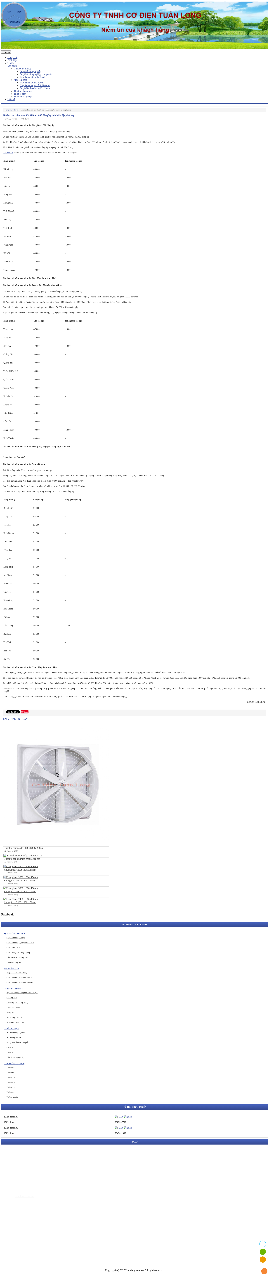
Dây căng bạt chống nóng (17, 1002)
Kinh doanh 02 (11, 1128)
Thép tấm (10, 1067)
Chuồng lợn (12, 997)
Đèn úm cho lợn (13, 1007)
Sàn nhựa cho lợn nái (15, 1022)
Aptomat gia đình (14, 1037)
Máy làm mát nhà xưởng (32, 82)
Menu (7, 52)
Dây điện (10, 1052)
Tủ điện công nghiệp (15, 1057)
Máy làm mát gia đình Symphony (30, 1226)
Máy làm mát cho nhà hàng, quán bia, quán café (37, 1231)
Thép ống (11, 1087)
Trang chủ (12, 57)
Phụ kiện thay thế (14, 962)
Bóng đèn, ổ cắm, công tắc (18, 1042)
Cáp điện (10, 1047)
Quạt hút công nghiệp (30, 71)
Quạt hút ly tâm (13, 947)
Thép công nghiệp (23, 96)
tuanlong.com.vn (24, 1196)
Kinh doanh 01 (11, 1117)
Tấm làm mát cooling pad (32, 77)
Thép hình (11, 1077)
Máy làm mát (20, 79)
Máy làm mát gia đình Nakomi (35, 85)
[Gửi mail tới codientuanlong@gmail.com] (134, 1116)
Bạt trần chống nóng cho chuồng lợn (22, 992)
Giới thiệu (12, 60)
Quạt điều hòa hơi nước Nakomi (20, 982)
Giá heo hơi (8, 153)
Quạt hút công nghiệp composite (36, 74)
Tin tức (10, 63)
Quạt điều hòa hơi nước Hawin (35, 88)
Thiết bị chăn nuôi (23, 91)
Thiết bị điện (20, 93)
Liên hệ (11, 99)
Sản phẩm (12, 65)
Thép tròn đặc (12, 1097)
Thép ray (10, 1092)
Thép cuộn (11, 1072)
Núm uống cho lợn (14, 1017)
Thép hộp (11, 1082)
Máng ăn (10, 1012)
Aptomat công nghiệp (16, 1032)
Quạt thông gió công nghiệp (18, 952)
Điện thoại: (9, 1122)
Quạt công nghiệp (22, 68)
